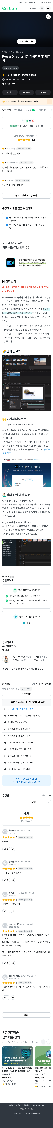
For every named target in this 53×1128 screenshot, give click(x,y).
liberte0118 (14, 976)
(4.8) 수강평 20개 (12, 75)
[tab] (6, 109)
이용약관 (26, 1105)
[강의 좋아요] (30, 1048)
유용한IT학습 (10, 83)
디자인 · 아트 (7, 52)
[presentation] (26, 41)
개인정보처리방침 (14, 1105)
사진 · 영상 (19, 52)
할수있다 (12, 893)
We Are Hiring (38, 1105)
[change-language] (42, 8)
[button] (26, 29)
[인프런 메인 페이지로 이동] (9, 8)
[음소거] (48, 16)
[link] (26, 709)
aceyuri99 (14, 924)
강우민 (11, 862)
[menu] (48, 8)
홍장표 (11, 830)
